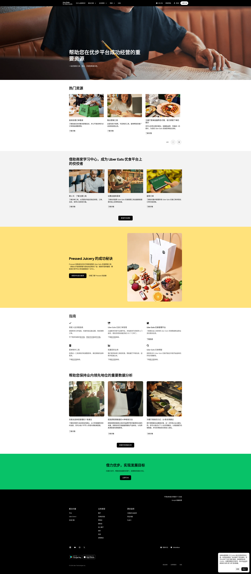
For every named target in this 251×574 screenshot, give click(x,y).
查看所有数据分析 (125, 445)
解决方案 (91, 3)
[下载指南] (148, 323)
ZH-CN (160, 3)
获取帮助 (168, 3)
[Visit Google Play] (75, 557)
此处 (244, 561)
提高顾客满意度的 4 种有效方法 (120, 420)
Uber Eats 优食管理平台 (156, 327)
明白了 (245, 569)
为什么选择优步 (80, 3)
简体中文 (165, 547)
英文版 (82, 337)
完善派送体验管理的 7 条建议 (80, 420)
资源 (111, 3)
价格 (119, 3)
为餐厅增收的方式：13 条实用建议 (160, 420)
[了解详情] (86, 398)
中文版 (98, 337)
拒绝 (237, 569)
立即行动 (184, 3)
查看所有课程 (125, 218)
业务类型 (102, 3)
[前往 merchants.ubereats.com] (67, 3)
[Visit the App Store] (89, 557)
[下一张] (179, 142)
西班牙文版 (90, 337)
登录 (177, 3)
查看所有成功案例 (77, 276)
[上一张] (173, 142)
